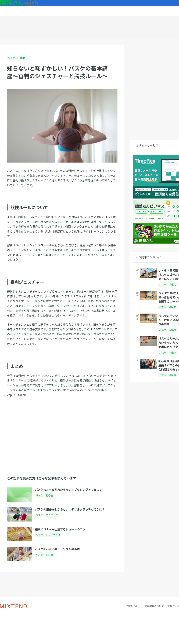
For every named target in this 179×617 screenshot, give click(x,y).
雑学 (22, 58)
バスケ (11, 58)
